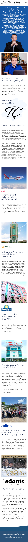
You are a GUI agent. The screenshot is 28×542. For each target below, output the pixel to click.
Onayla (14, 539)
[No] (26, 536)
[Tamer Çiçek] (10, 2)
